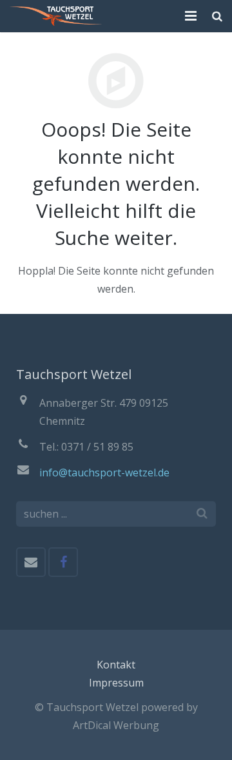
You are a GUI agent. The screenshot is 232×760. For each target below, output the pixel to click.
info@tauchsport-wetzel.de (104, 472)
